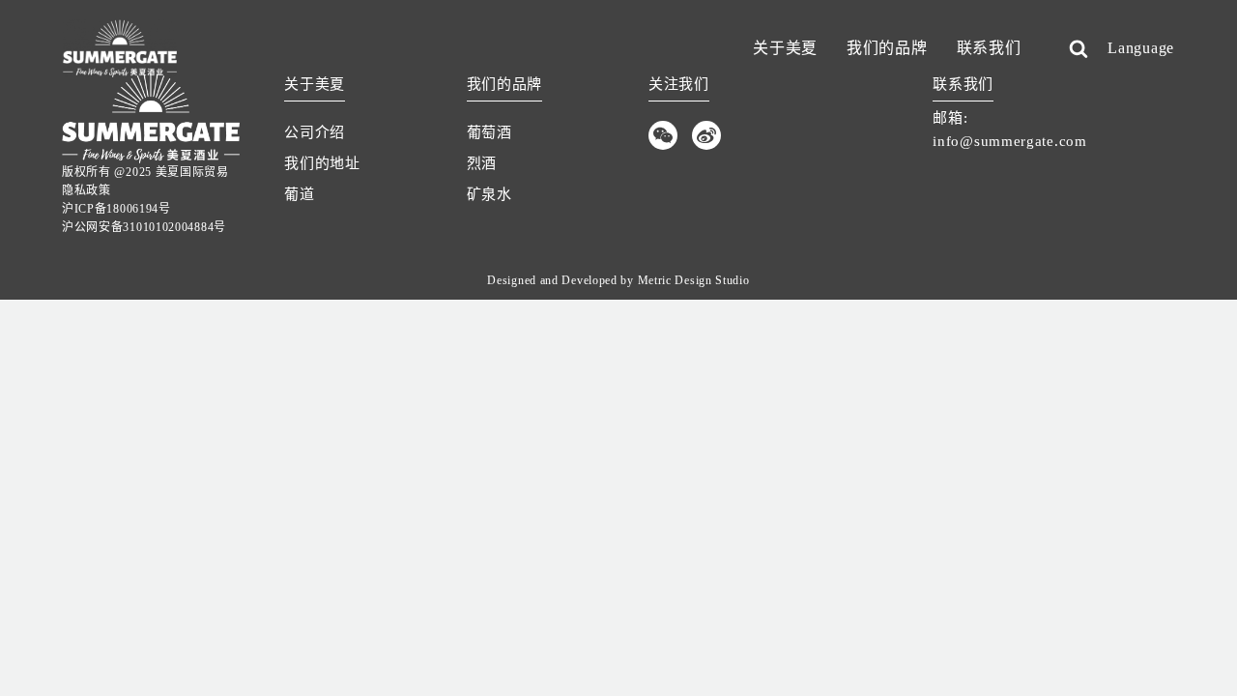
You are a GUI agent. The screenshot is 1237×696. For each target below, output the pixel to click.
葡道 (299, 194)
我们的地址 (322, 163)
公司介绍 (314, 132)
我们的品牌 (887, 48)
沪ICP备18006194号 (116, 209)
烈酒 (482, 163)
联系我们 (989, 48)
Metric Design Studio (694, 280)
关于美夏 (785, 48)
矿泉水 (489, 194)
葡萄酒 (489, 132)
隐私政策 (86, 190)
